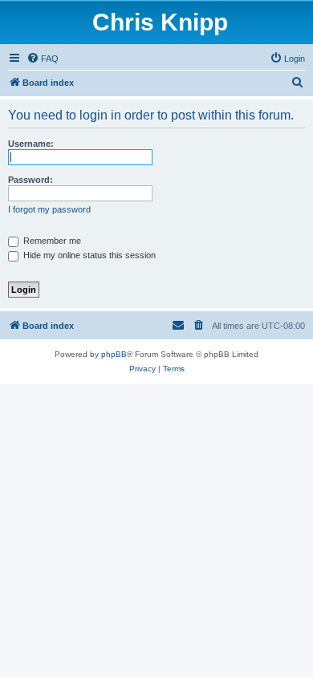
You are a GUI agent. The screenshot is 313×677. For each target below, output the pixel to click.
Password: (30, 179)
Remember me (51, 240)
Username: (31, 143)
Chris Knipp (160, 22)
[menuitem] (42, 58)
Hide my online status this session (88, 255)
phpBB (114, 354)
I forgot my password (49, 209)
